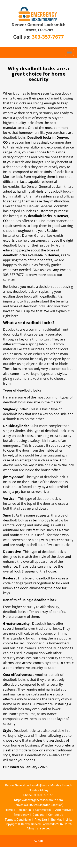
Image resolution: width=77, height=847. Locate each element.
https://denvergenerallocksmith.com (38, 800)
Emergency (21, 814)
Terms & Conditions (18, 819)
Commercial (43, 809)
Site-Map (56, 819)
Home (9, 809)
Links (69, 819)
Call (40, 841)
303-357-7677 (48, 36)
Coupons (38, 814)
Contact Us (55, 814)
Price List (41, 819)
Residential (24, 809)
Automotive (63, 809)
